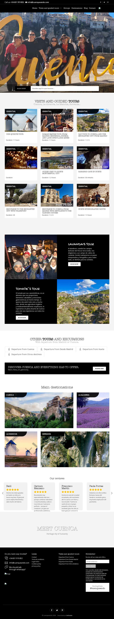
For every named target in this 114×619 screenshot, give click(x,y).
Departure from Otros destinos (68, 564)
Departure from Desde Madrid (68, 559)
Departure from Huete (66, 562)
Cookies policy (36, 564)
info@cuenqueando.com (38, 2)
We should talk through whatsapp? (17, 568)
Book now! (74, 264)
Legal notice (35, 562)
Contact (92, 8)
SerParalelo (69, 615)
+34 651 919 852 (17, 2)
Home (34, 8)
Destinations (76, 8)
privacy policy (36, 566)
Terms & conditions (38, 559)
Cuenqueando (17, 8)
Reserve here (99, 369)
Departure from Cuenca (66, 557)
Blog (86, 8)
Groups (67, 8)
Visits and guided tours (49, 8)
